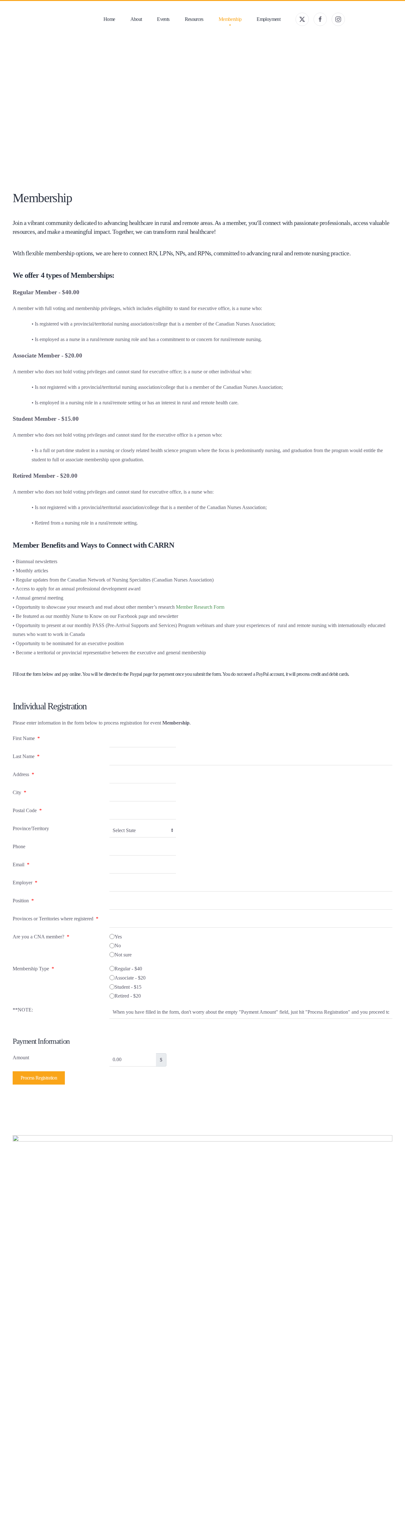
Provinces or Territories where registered (55, 918)
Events (163, 19)
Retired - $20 (128, 996)
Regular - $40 (128, 968)
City (19, 792)
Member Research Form (200, 607)
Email (21, 864)
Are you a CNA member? (41, 936)
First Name (26, 738)
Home (109, 19)
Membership (230, 19)
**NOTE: (23, 1009)
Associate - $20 (130, 977)
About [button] (136, 19)
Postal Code (27, 810)
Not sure (123, 954)
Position (23, 900)
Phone (19, 846)
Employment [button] (268, 19)
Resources (194, 19)
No (118, 945)
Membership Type (33, 968)
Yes (118, 936)
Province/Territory (31, 828)
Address (23, 774)
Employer (25, 882)
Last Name (26, 756)
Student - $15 (128, 987)
